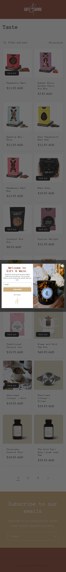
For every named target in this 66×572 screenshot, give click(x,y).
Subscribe (17, 289)
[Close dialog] (62, 265)
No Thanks (17, 295)
